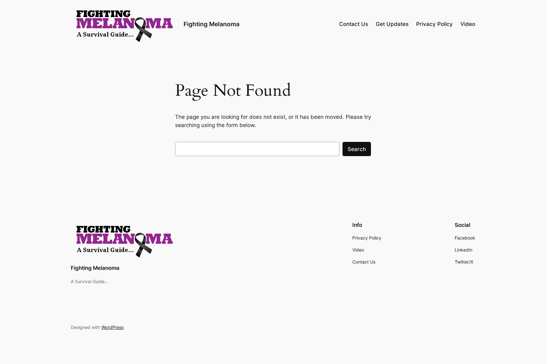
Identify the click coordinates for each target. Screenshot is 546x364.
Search (357, 149)
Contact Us (353, 24)
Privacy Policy (434, 24)
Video (467, 24)
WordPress (112, 327)
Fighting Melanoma (212, 24)
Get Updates (392, 24)
